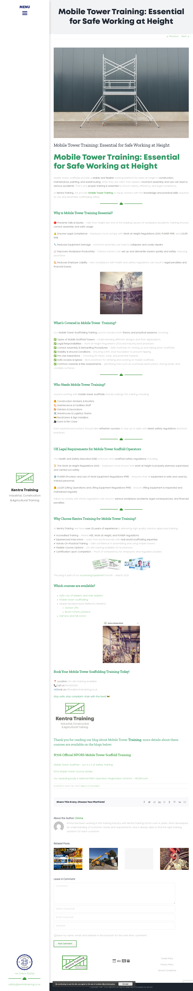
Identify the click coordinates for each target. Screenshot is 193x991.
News (83, 786)
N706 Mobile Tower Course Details (73, 772)
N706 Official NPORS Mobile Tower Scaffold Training (92, 755)
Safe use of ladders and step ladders (81, 596)
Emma (59, 786)
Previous (174, 36)
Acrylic (150, 987)
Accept (125, 984)
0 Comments (93, 786)
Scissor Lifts (71, 608)
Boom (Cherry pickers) (77, 612)
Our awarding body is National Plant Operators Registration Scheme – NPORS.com (101, 779)
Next (184, 36)
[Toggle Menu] (24, 13)
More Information (108, 984)
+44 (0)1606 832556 (24, 974)
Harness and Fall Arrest (72, 616)
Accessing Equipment (92, 575)
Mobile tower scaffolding (73, 600)
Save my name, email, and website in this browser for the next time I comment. (102, 936)
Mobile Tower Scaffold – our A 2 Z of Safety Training (83, 765)
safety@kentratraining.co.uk (24, 984)
